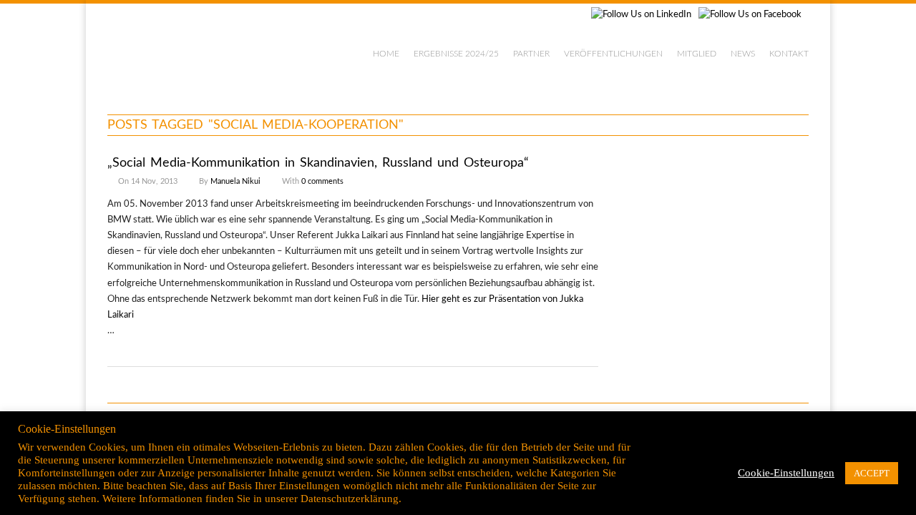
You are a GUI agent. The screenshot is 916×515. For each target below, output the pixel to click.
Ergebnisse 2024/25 (456, 53)
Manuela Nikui (235, 181)
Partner (531, 53)
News (743, 53)
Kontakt (789, 53)
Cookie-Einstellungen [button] (786, 473)
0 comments (322, 181)
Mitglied (696, 53)
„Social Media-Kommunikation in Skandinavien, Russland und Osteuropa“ (318, 163)
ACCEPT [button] (872, 473)
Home (386, 53)
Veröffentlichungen (613, 53)
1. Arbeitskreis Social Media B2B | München (223, 50)
